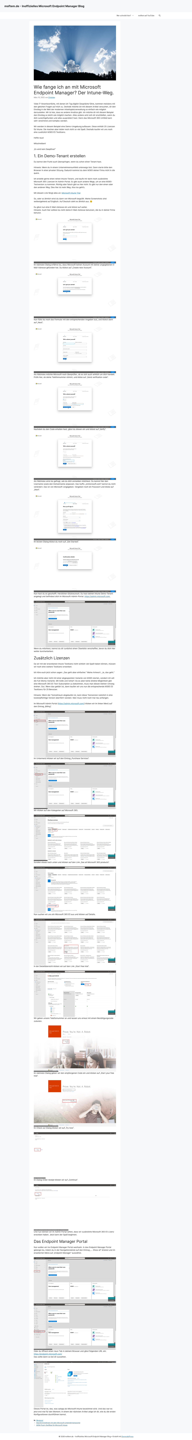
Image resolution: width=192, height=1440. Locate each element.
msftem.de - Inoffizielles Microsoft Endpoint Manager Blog (44, 6)
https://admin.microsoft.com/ (71, 703)
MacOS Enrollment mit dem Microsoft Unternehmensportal (58, 1423)
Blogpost (39, 1420)
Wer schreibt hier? (124, 15)
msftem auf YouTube (146, 15)
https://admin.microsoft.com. (97, 596)
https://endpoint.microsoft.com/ (48, 1354)
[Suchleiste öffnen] (160, 15)
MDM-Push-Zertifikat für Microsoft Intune (51, 1425)
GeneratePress (127, 1436)
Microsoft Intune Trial (71, 193)
